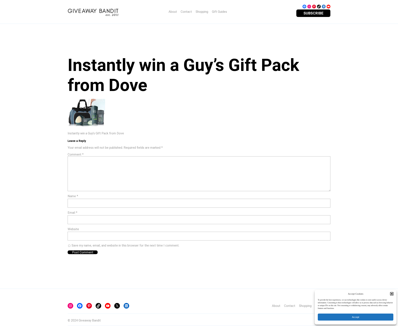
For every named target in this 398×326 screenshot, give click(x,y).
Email (72, 212)
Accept (355, 317)
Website (73, 229)
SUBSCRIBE (313, 13)
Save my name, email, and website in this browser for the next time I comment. (125, 245)
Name (73, 196)
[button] (391, 293)
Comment (75, 154)
